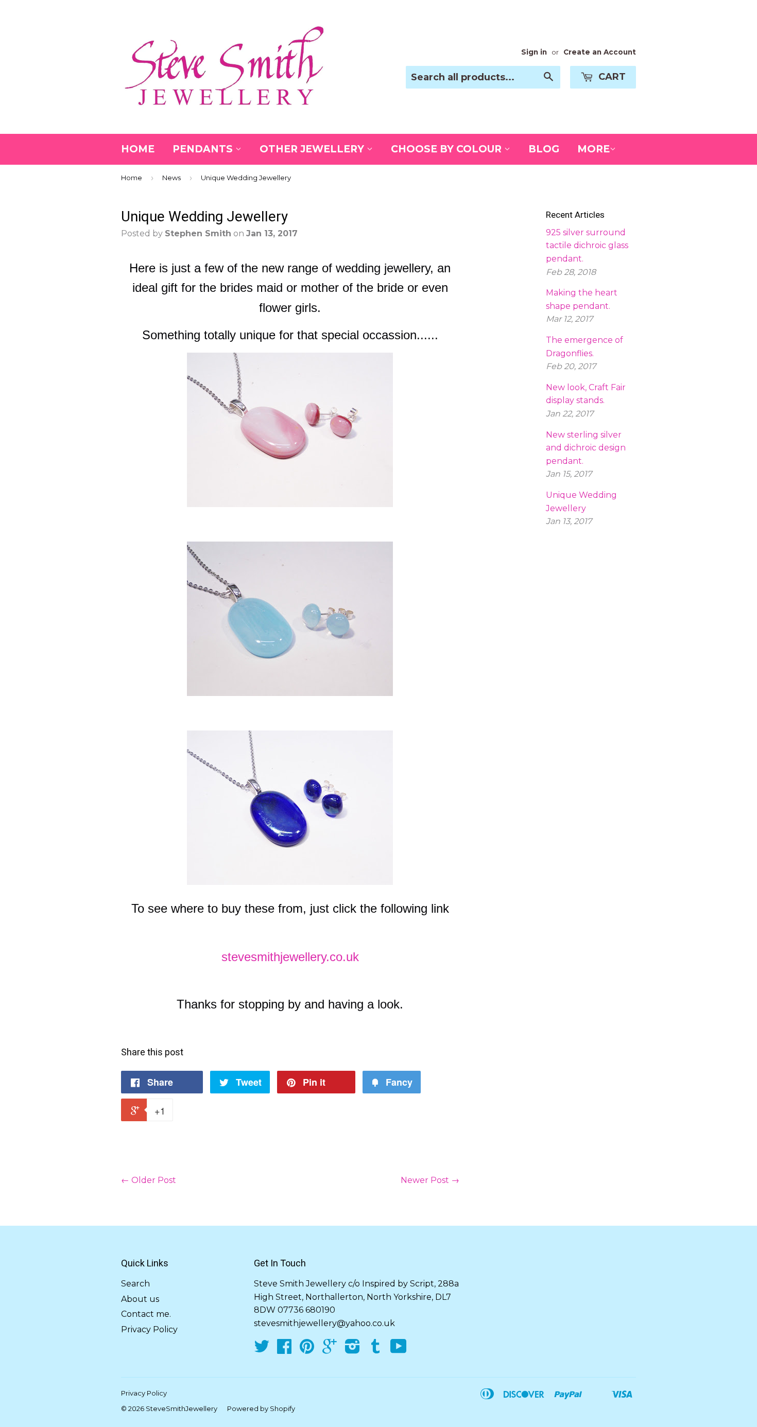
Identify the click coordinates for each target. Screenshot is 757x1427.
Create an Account (599, 52)
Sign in (534, 52)
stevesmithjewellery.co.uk (290, 957)
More (593, 149)
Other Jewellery (313, 149)
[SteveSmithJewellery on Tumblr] (375, 1349)
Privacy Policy (149, 1329)
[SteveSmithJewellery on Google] (329, 1349)
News (171, 177)
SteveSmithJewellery (181, 1408)
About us (140, 1299)
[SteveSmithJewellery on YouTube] (398, 1349)
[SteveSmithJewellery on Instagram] (352, 1349)
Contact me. (146, 1314)
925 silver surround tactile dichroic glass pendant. (587, 246)
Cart (611, 76)
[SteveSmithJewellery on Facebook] (284, 1349)
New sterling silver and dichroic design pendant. (586, 448)
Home (137, 149)
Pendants (204, 149)
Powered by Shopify (261, 1408)
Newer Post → (430, 1180)
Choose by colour (447, 149)
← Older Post (148, 1180)
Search (135, 1284)
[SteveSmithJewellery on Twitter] (261, 1349)
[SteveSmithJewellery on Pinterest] (307, 1349)
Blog (543, 149)
